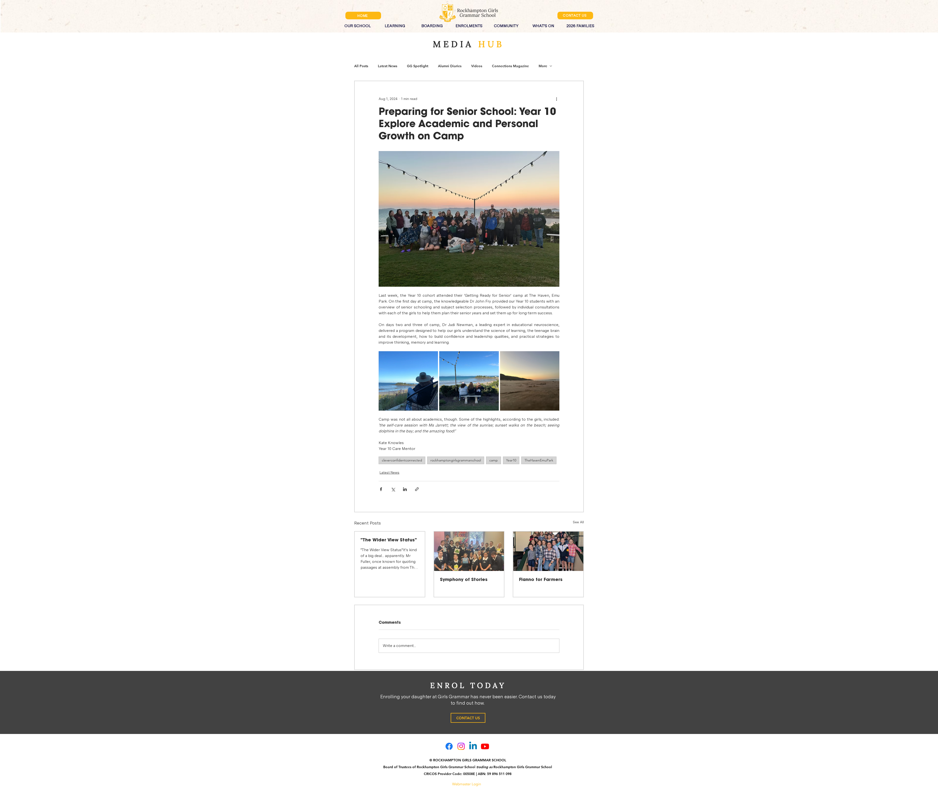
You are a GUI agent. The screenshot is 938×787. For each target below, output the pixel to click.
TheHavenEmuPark (538, 460)
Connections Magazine (510, 66)
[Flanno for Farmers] (548, 551)
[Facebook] (449, 746)
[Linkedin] (473, 746)
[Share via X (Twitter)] (393, 489)
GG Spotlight (417, 66)
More (543, 66)
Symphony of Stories (464, 580)
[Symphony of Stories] (469, 551)
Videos (476, 66)
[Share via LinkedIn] (405, 489)
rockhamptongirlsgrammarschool (455, 460)
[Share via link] (417, 489)
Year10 (511, 460)
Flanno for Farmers (541, 580)
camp (493, 460)
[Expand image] (408, 381)
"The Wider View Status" (389, 540)
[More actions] (556, 99)
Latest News (387, 66)
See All (578, 522)
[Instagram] (461, 746)
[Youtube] (485, 746)
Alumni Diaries (449, 66)
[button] (357, 23)
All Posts (361, 66)
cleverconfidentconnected (402, 460)
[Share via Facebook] (381, 489)
